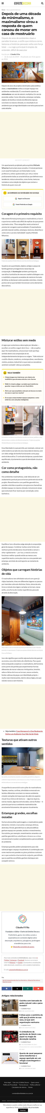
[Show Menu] (3, 3)
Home (3, 10)
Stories (30, 1087)
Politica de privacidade (31, 1107)
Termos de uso (23, 1085)
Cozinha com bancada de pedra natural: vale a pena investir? (30, 1003)
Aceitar (23, 1110)
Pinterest (12, 962)
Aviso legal (7, 1082)
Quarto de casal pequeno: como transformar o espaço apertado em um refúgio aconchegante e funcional (30, 1058)
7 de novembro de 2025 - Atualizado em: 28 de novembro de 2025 (30, 1047)
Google (20, 962)
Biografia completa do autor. (23, 947)
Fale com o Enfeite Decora (21, 1082)
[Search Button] (42, 3)
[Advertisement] (22, 135)
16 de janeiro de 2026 (28, 1068)
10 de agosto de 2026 (28, 1027)
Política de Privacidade (10, 1085)
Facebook (21, 960)
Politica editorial (35, 1085)
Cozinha (6, 1001)
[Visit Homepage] (22, 3)
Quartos (6, 1054)
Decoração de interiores (13, 10)
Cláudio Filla (15, 54)
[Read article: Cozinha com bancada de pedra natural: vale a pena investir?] (10, 1005)
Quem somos (35, 1082)
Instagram (13, 960)
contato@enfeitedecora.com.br (18, 970)
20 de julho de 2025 (27, 1011)
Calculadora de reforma (19, 1087)
